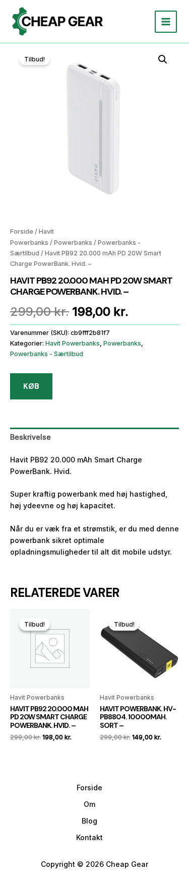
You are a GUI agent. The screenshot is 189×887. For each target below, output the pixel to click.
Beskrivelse (30, 437)
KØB (31, 386)
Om (89, 804)
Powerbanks (73, 242)
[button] (163, 59)
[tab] (94, 437)
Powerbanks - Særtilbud (46, 354)
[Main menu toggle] (166, 22)
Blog (89, 820)
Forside (21, 231)
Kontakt (89, 837)
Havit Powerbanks (72, 343)
